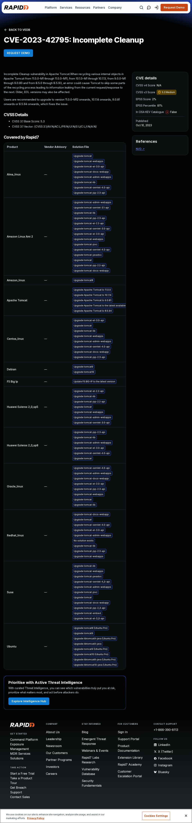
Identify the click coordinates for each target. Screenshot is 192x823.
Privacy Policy (35, 818)
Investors (52, 767)
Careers (51, 774)
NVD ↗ (140, 148)
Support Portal (128, 739)
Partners (99, 7)
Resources (82, 7)
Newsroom (54, 746)
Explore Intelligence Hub (29, 701)
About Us (53, 732)
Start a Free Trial (22, 773)
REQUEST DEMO (18, 53)
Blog (85, 732)
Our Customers (57, 753)
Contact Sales (20, 797)
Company (115, 7)
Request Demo (174, 7)
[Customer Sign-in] (156, 7)
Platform (51, 7)
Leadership (54, 739)
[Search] (141, 7)
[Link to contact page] (149, 7)
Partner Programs (59, 760)
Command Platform (24, 739)
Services (66, 7)
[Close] (186, 816)
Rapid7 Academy (130, 764)
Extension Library (130, 757)
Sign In (123, 732)
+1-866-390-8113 (166, 730)
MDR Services (20, 753)
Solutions (16, 758)
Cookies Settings (156, 816)
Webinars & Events (95, 750)
